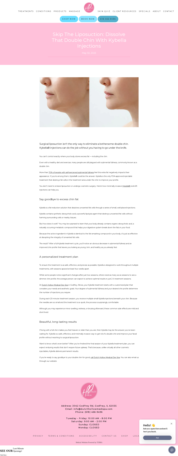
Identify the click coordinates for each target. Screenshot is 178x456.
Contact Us (109, 436)
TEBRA (99, 442)
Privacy (38, 436)
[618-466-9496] (108, 22)
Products (60, 11)
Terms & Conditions (61, 436)
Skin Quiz (104, 11)
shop (124, 436)
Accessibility (88, 436)
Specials (144, 11)
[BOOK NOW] (87, 22)
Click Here (3, 455)
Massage (74, 11)
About (157, 11)
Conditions (43, 11)
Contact (168, 11)
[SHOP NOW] (68, 22)
